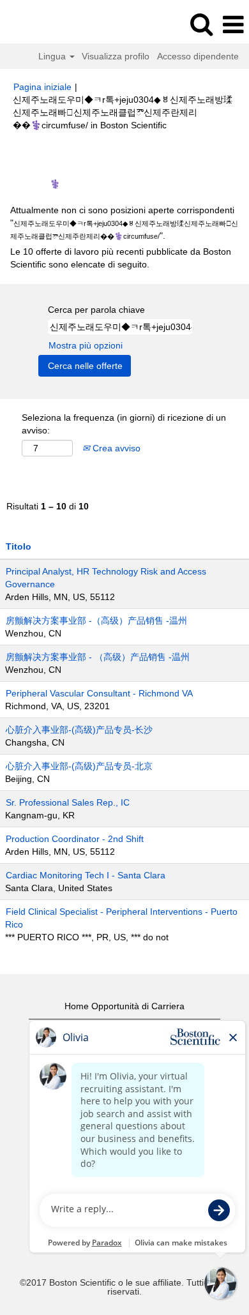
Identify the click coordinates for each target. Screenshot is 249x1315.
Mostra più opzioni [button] (86, 345)
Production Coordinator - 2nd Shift (75, 839)
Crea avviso (115, 448)
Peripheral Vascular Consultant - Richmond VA (99, 693)
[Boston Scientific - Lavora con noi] (45, 24)
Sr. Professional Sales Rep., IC (68, 802)
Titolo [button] (18, 546)
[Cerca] (201, 23)
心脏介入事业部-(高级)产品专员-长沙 (79, 730)
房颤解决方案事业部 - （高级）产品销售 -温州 (98, 657)
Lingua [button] (53, 56)
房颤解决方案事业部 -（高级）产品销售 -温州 (96, 620)
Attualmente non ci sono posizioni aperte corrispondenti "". (124, 223)
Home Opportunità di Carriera (124, 1006)
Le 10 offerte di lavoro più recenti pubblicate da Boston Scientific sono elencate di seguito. (120, 257)
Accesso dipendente (198, 56)
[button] (233, 24)
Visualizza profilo (115, 56)
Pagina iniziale (42, 87)
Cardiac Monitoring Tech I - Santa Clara (85, 875)
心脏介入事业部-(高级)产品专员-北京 (79, 766)
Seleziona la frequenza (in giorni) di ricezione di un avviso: (124, 423)
